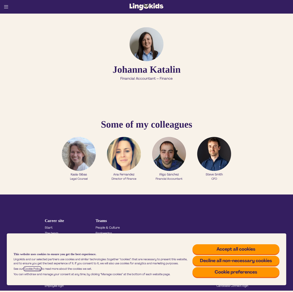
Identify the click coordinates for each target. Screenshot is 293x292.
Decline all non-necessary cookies (236, 260)
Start (49, 228)
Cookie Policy (32, 269)
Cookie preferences (236, 272)
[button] (288, 7)
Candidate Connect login (232, 286)
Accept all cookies (236, 249)
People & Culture (108, 228)
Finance (166, 78)
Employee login (54, 286)
